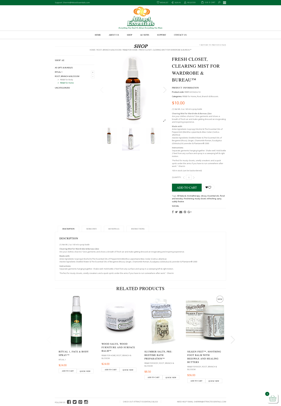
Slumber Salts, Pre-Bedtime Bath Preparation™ (158, 355)
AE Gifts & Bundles (64, 67)
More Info (91, 228)
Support (161, 34)
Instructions (137, 228)
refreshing (211, 198)
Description (68, 228)
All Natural (181, 195)
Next (165, 90)
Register (191, 2)
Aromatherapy (193, 195)
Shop (129, 34)
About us (114, 34)
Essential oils (213, 195)
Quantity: (176, 177)
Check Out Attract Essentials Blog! (140, 401)
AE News (144, 34)
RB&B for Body (66, 79)
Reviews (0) (113, 228)
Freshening (189, 198)
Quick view (85, 371)
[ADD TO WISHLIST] (209, 187)
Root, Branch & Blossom (109, 49)
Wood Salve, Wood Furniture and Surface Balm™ (118, 347)
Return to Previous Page (213, 45)
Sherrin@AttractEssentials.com (210, 401)
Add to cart (187, 187)
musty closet (200, 198)
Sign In (177, 2)
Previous (102, 90)
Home (98, 34)
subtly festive (178, 201)
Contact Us (180, 34)
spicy (219, 198)
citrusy (204, 195)
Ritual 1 (58, 72)
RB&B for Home (130, 49)
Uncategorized (62, 87)
